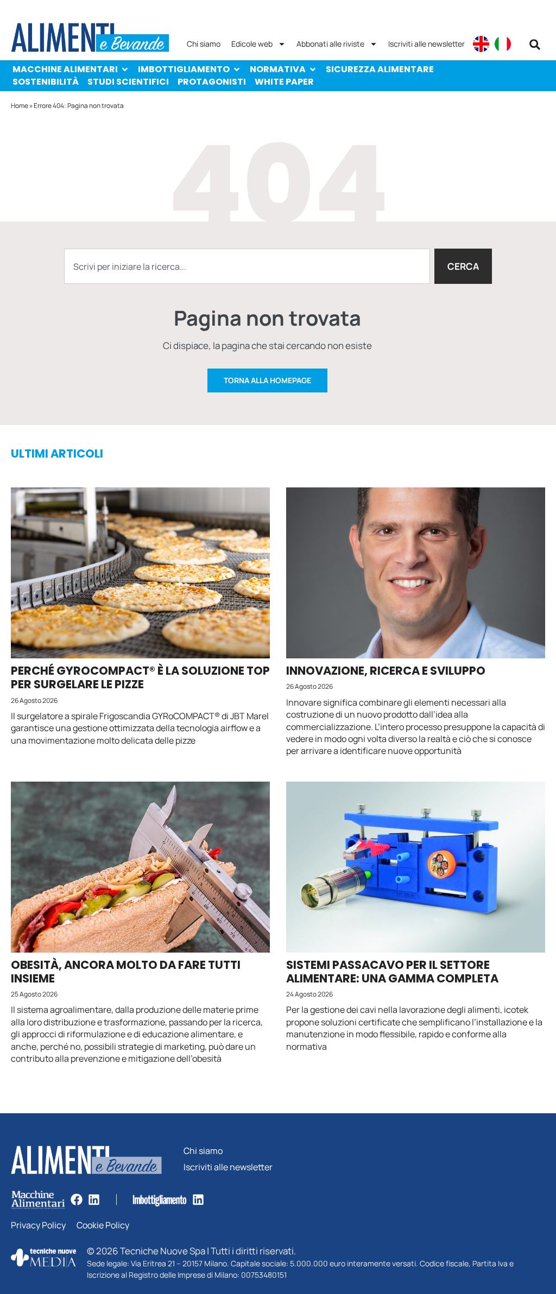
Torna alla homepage (267, 380)
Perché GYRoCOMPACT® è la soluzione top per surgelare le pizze (140, 677)
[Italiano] (503, 44)
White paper (284, 81)
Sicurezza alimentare (380, 69)
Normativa (278, 69)
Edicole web (252, 44)
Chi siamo (203, 44)
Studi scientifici (128, 81)
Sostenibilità (45, 81)
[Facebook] (77, 1200)
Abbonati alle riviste (330, 44)
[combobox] (246, 266)
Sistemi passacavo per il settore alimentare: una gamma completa (392, 971)
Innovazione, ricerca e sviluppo (385, 670)
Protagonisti (212, 81)
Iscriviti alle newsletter (426, 44)
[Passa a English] (481, 44)
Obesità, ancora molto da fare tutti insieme (126, 971)
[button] (535, 44)
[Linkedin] (94, 1200)
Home (19, 105)
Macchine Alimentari (65, 69)
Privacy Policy (38, 1225)
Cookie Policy (103, 1225)
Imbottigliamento (184, 69)
